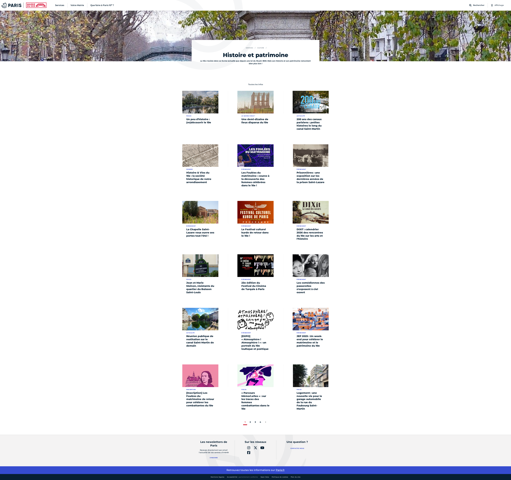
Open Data (265, 477)
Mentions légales (217, 477)
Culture (260, 48)
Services (249, 48)
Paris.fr (280, 470)
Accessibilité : (242, 477)
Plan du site (295, 477)
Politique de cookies (280, 477)
